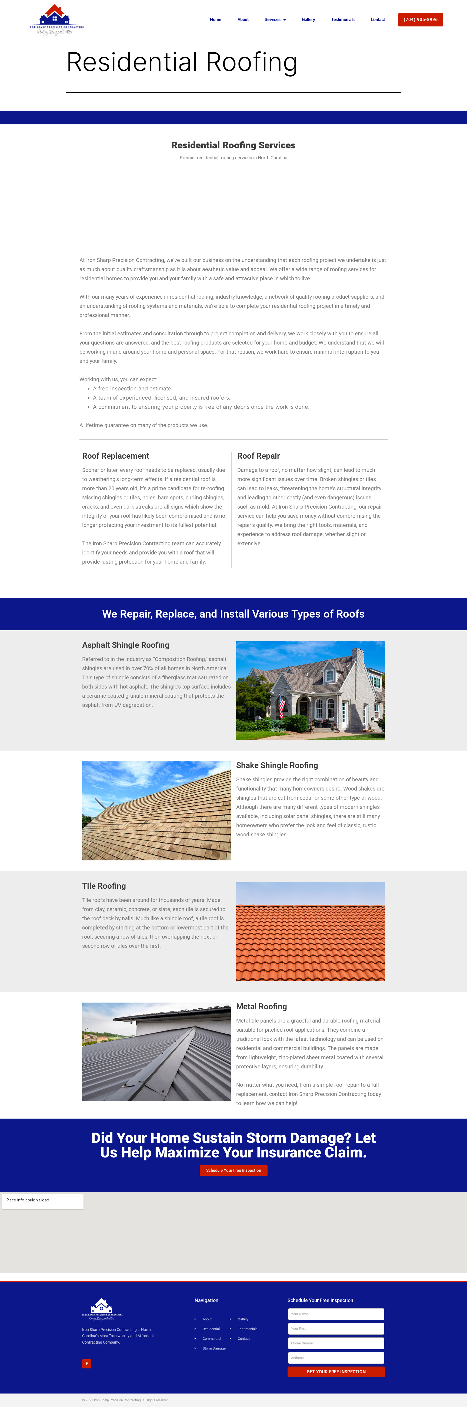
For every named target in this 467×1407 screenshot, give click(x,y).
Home (215, 19)
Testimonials (343, 19)
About (243, 19)
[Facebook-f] (86, 1363)
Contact (378, 19)
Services (272, 19)
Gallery (308, 19)
